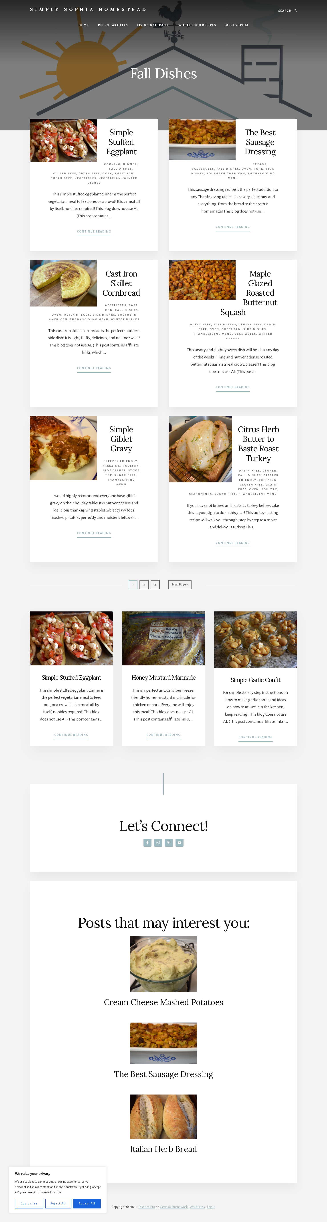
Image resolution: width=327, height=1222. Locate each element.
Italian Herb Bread (163, 1149)
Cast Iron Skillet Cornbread (121, 283)
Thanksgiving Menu (89, 319)
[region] (58, 1189)
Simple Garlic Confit (256, 680)
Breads (259, 164)
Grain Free (89, 173)
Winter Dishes (125, 319)
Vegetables (85, 178)
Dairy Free (200, 324)
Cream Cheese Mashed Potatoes (163, 1002)
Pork (258, 168)
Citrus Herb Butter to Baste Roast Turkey (258, 443)
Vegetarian (110, 178)
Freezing (111, 465)
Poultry (131, 465)
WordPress (197, 1207)
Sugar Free (61, 178)
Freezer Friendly (120, 461)
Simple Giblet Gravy (121, 439)
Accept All (87, 1203)
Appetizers (115, 305)
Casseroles (203, 168)
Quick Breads (77, 314)
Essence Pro (146, 1207)
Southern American (225, 173)
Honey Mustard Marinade (164, 677)
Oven (107, 173)
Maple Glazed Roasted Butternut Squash (248, 293)
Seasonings (200, 494)
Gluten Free (64, 173)
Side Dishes (104, 314)
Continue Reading (94, 233)
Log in (211, 1207)
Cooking (112, 164)
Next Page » (180, 586)
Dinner (130, 164)
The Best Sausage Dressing (260, 142)
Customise (29, 1203)
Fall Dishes (120, 168)
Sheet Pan (124, 173)
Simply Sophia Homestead (89, 9)
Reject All (58, 1203)
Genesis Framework (174, 1207)
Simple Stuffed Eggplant (121, 142)
